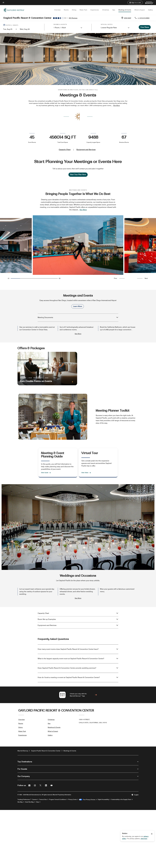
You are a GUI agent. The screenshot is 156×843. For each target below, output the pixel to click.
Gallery (150, 10)
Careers (34, 799)
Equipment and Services (86, 150)
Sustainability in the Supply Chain (121, 799)
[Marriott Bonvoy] (148, 2)
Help (37, 802)
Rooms (66, 10)
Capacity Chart (65, 150)
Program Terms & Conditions (57, 799)
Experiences (95, 10)
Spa (113, 10)
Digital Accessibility (103, 799)
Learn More (77, 306)
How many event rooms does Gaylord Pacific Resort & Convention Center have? (68, 649)
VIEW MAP (127, 18)
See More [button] (116, 105)
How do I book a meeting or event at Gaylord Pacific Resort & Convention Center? (69, 677)
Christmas (105, 10)
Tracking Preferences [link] (24, 799)
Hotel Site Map (29, 802)
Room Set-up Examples (47, 619)
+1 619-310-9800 (143, 18)
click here (144, 838)
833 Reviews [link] (73, 18)
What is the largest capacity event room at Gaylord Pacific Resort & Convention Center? (71, 659)
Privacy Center (72, 799)
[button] (135, 2)
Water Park (83, 10)
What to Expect (139, 10)
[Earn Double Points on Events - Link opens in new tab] (47, 368)
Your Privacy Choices (88, 799)
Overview (57, 10)
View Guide (44, 472)
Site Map (20, 802)
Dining (74, 10)
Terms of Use (43, 799)
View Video (84, 472)
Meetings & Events (124, 10)
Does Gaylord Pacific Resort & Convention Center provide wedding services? (67, 668)
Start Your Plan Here (78, 174)
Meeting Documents (45, 317)
